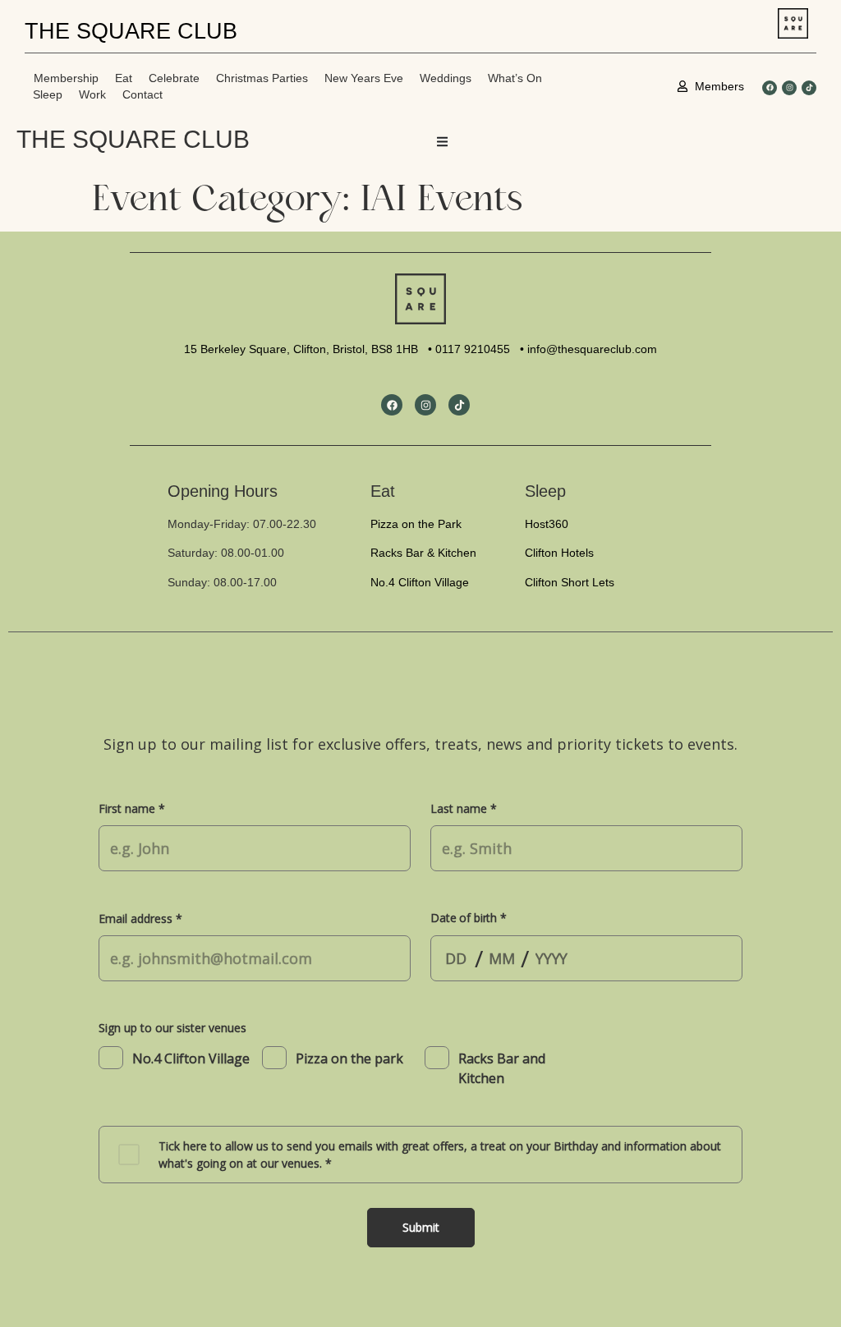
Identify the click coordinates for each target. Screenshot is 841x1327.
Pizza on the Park (416, 523)
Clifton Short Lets (569, 582)
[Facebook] (769, 87)
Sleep (47, 94)
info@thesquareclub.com (592, 349)
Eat (123, 78)
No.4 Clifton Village (419, 582)
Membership (66, 78)
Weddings (445, 78)
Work (92, 94)
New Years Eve (363, 78)
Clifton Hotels (559, 552)
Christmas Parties (262, 78)
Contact (142, 94)
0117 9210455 (472, 349)
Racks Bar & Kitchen (423, 552)
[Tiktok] (809, 87)
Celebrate (174, 78)
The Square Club (133, 139)
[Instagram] (789, 87)
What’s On (515, 78)
